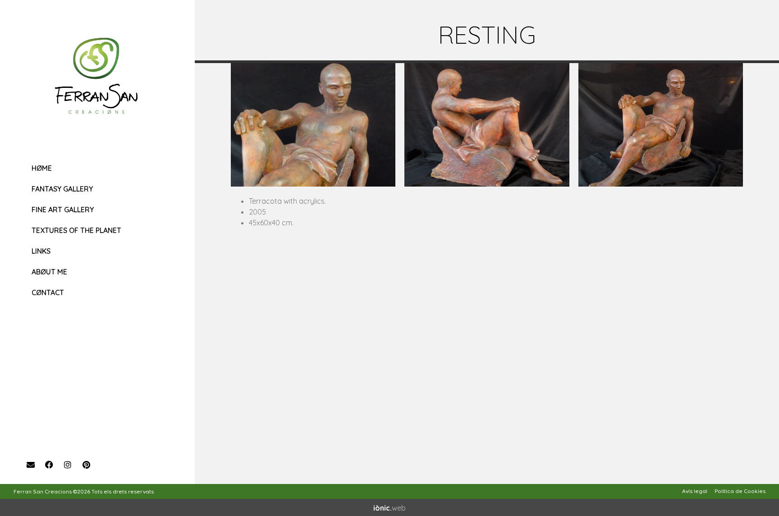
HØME (42, 168)
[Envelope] (31, 465)
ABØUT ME (49, 271)
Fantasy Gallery (62, 188)
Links (41, 251)
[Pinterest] (86, 465)
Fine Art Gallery (63, 209)
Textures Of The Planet (76, 230)
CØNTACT (48, 292)
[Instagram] (68, 465)
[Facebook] (49, 465)
